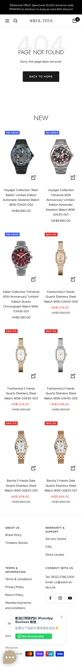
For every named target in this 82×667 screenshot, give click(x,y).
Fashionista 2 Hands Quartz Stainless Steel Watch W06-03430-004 (61, 297)
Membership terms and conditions (18, 605)
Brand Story (13, 535)
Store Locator (54, 554)
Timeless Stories (16, 543)
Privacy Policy (14, 587)
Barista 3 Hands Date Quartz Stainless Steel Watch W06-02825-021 (60, 485)
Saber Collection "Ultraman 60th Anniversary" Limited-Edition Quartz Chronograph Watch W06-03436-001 (21, 301)
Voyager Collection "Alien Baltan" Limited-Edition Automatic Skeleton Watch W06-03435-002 (21, 197)
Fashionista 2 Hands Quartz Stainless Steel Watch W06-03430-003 (21, 393)
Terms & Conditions (18, 579)
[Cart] (74, 21)
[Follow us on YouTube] (70, 598)
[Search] (15, 21)
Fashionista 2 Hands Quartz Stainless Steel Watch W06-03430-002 (61, 393)
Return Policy (14, 595)
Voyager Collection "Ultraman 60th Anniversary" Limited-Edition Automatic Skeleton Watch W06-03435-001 (61, 202)
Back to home (41, 76)
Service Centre (55, 539)
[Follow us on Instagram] (60, 598)
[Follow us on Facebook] (50, 598)
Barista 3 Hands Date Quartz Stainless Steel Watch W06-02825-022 (21, 485)
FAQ (48, 547)
